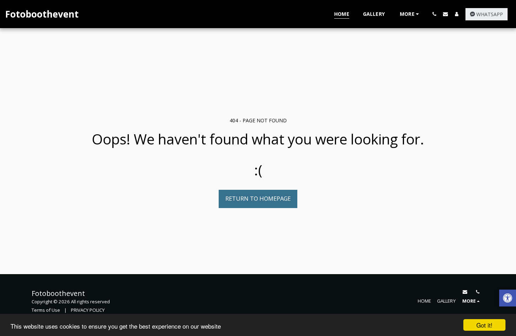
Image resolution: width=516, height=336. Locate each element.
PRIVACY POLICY (88, 310)
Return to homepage (258, 198)
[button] (434, 14)
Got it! (484, 325)
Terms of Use (46, 310)
